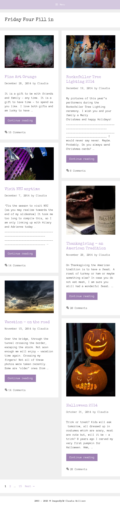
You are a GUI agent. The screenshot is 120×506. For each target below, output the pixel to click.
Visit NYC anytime (22, 189)
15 (21, 486)
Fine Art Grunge (21, 77)
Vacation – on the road (27, 322)
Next (30, 486)
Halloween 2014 (82, 406)
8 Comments (78, 170)
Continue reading (20, 120)
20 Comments (78, 308)
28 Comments (78, 469)
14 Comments (17, 265)
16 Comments (17, 132)
